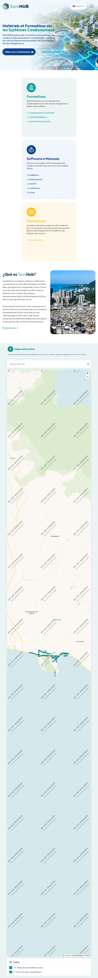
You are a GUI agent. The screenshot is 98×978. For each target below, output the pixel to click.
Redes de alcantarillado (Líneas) (30, 968)
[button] (43, 655)
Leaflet (66, 955)
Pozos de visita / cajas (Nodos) (28, 972)
